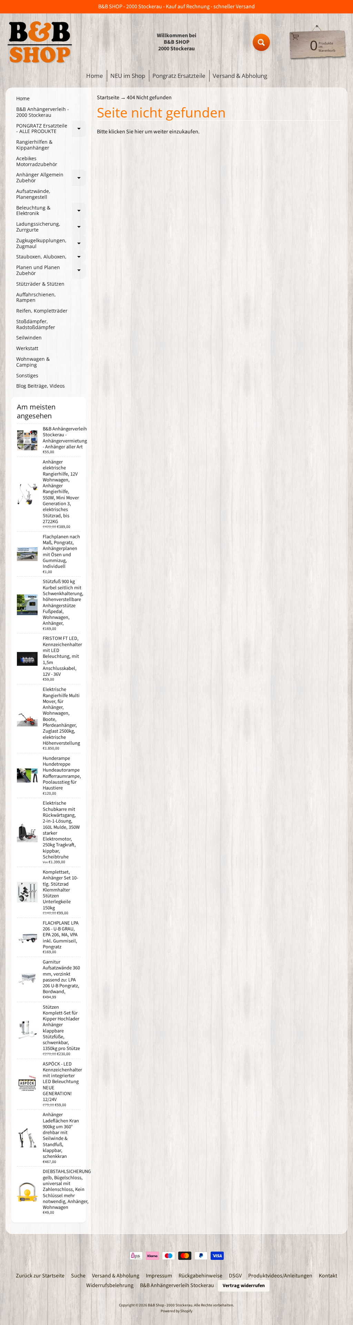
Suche (78, 1276)
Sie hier (135, 131)
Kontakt (328, 1276)
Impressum (159, 1276)
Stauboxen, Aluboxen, (51, 257)
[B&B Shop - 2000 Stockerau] (40, 42)
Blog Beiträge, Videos (40, 386)
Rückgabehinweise (200, 1276)
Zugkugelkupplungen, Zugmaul (51, 243)
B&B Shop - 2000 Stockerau (170, 1305)
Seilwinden (29, 337)
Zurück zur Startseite (40, 1276)
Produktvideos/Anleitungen (280, 1276)
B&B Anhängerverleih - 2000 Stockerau (42, 112)
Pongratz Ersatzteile (178, 76)
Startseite (108, 97)
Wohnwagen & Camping (33, 362)
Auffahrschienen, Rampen (36, 297)
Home (94, 76)
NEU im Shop (127, 76)
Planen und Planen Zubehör (51, 270)
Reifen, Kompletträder (42, 310)
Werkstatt (27, 348)
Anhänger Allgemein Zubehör (51, 177)
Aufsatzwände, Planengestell (33, 194)
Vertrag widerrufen (244, 1285)
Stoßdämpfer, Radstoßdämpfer (35, 324)
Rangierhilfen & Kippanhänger (34, 145)
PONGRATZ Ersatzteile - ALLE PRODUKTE (51, 128)
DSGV (235, 1276)
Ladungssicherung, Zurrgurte (51, 227)
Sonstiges (27, 375)
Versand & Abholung (240, 76)
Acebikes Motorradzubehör (36, 161)
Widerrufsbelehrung (109, 1285)
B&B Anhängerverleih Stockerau (177, 1285)
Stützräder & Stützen (40, 284)
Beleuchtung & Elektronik (51, 210)
